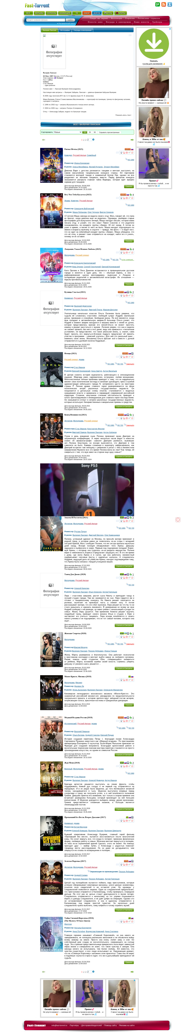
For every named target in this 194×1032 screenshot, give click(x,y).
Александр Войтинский (84, 209)
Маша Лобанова (80, 212)
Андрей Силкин (81, 875)
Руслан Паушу (80, 531)
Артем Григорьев (109, 592)
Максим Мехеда (80, 647)
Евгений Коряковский (111, 267)
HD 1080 (131, 160)
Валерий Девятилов (83, 306)
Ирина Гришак (110, 651)
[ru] (132, 150)
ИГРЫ (109, 13)
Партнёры (74, 1025)
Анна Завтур (96, 371)
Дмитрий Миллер (96, 535)
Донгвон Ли (79, 686)
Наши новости (141, 22)
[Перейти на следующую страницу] (132, 140)
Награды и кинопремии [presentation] (82, 30)
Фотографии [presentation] (65, 30)
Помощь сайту (110, 1025)
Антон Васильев (110, 371)
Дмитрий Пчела (95, 310)
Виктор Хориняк (107, 212)
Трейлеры (157, 22)
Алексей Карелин (81, 588)
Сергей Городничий (92, 267)
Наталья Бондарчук (82, 928)
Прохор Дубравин (96, 651)
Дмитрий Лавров (79, 432)
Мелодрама (69, 255)
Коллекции (116, 18)
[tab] (49, 30)
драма (81, 359)
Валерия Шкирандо (112, 831)
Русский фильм (79, 155)
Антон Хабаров (110, 432)
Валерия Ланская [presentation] (49, 30)
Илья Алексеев (95, 592)
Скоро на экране (99, 18)
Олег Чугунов (93, 212)
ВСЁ (28, 13)
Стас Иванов (79, 367)
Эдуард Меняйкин (111, 167)
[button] (85, 132)
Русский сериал (82, 255)
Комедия (68, 155)
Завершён (130, 364)
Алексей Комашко (79, 831)
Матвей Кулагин (96, 167)
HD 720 (115, 260)
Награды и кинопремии (118, 22)
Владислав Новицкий (95, 931)
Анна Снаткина (111, 931)
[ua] (125, 634)
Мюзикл (78, 683)
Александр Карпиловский (85, 263)
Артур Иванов (111, 780)
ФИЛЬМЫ (39, 13)
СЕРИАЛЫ (51, 13)
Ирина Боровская (81, 163)
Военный (68, 769)
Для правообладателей (91, 1025)
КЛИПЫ (122, 13)
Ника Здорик (77, 267)
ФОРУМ (97, 13)
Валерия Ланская (80, 310)
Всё (76, 124)
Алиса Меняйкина (80, 167)
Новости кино (95, 22)
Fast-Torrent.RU (40, 5)
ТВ (77, 13)
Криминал (68, 298)
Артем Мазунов (80, 827)
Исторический (70, 724)
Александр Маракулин (113, 690)
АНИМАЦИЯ (64, 13)
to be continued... (128, 260)
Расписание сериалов (149, 18)
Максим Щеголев (110, 310)
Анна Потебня (79, 931)
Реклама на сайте (127, 1025)
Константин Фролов (95, 429)
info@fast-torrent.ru (59, 1025)
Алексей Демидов (96, 780)
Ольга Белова (78, 735)
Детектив (68, 421)
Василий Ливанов (81, 731)
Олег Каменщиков (112, 535)
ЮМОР (87, 13)
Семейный (91, 155)
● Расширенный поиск (66, 23)
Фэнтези (68, 924)
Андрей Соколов (92, 735)
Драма (67, 201)
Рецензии (130, 18)
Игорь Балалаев (80, 690)
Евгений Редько (107, 735)
